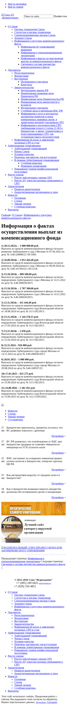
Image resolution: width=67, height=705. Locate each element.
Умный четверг (22, 203)
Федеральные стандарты (34, 107)
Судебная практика (31, 163)
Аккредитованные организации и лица (36, 192)
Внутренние (21, 78)
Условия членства (24, 154)
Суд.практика (15, 419)
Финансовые (21, 75)
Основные (20, 198)
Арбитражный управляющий (30, 148)
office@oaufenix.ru (45, 583)
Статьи (18, 200)
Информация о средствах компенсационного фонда (26, 216)
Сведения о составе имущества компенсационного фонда (38, 65)
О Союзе (13, 26)
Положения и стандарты (34, 81)
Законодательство (24, 87)
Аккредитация (16, 186)
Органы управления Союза (29, 29)
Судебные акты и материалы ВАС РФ (42, 110)
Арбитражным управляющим (24, 145)
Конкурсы (26, 84)
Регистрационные (24, 73)
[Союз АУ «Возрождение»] (10, 17)
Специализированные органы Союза (34, 35)
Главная (5, 215)
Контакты (13, 209)
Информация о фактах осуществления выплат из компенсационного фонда (42, 60)
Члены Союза (21, 151)
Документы (14, 70)
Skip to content (15, 6)
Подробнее (58, 436)
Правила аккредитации (27, 189)
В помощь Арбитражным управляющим (36, 160)
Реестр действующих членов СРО (33, 177)
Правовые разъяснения (33, 166)
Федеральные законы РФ (34, 90)
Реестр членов (16, 174)
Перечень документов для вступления (35, 157)
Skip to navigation (17, 4)
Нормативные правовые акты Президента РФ (37, 95)
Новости (12, 195)
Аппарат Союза (23, 38)
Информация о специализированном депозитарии (22, 560)
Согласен (52, 702)
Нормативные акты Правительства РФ (42, 99)
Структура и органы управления (32, 32)
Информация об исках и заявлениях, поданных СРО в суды (34, 141)
